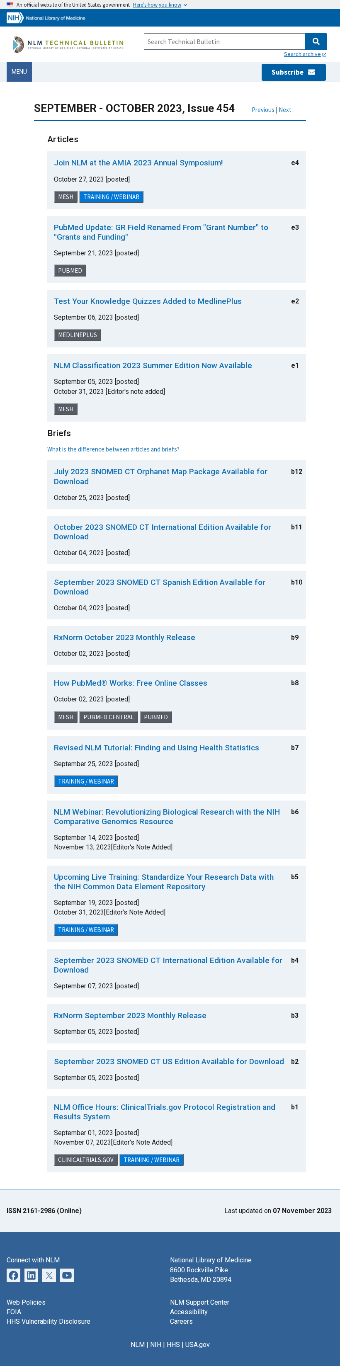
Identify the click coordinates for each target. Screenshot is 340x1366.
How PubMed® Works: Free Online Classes (130, 683)
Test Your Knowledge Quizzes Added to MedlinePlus (148, 301)
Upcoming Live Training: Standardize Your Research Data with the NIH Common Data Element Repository (164, 881)
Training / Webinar (111, 197)
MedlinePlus (77, 335)
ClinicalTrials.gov (86, 1160)
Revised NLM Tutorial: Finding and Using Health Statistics (156, 747)
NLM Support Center (199, 1302)
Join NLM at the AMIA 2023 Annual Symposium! (138, 162)
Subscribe (289, 72)
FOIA (14, 1312)
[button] (315, 42)
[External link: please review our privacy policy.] (13, 1275)
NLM (138, 1345)
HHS (173, 1345)
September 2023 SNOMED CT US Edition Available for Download (169, 1061)
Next (285, 110)
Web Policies (26, 1302)
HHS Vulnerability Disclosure (48, 1321)
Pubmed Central (108, 717)
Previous (263, 110)
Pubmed (70, 270)
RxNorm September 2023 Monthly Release (130, 1015)
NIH (155, 1345)
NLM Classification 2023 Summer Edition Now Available (153, 365)
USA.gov (197, 1345)
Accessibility (189, 1312)
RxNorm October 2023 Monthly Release (124, 637)
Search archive (302, 54)
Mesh (65, 197)
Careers (181, 1321)
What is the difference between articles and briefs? (113, 449)
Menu (19, 71)
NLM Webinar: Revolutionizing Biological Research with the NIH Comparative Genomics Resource (167, 816)
